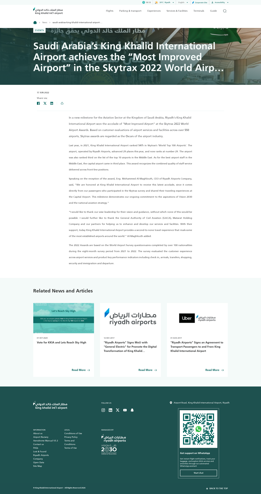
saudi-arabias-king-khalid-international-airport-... (78, 22)
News (44, 22)
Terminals (198, 11)
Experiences (154, 11)
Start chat (198, 473)
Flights (109, 11)
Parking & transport (130, 11)
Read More (79, 370)
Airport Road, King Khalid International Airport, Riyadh (202, 402)
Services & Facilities (177, 11)
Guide (213, 11)
